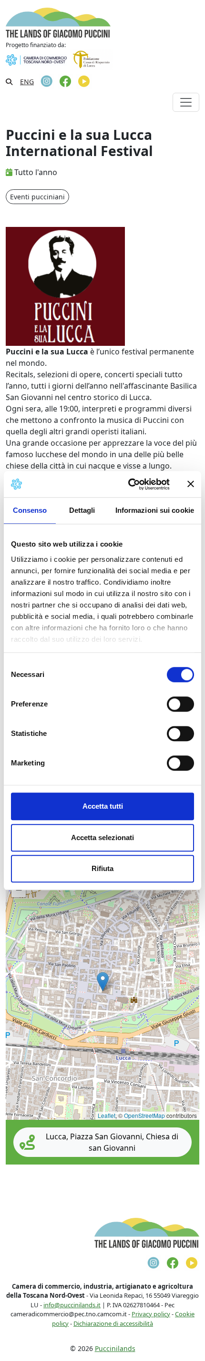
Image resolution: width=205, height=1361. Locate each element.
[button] (103, 981)
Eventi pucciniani (37, 196)
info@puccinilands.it (72, 1305)
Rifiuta (102, 868)
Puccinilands (115, 1348)
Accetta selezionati (102, 837)
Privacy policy (151, 1314)
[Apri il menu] (186, 102)
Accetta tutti (102, 806)
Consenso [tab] (30, 510)
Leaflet (106, 1115)
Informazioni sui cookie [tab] (154, 510)
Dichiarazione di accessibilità (113, 1323)
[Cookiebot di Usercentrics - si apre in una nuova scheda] (129, 484)
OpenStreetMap (144, 1115)
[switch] (180, 704)
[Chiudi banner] (190, 484)
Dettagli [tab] (82, 510)
